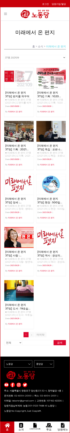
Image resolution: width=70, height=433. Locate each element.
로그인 (45, 4)
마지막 (40, 334)
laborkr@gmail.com (23, 400)
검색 (59, 342)
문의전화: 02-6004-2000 (18, 395)
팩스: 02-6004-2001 (45, 395)
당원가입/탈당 (59, 4)
